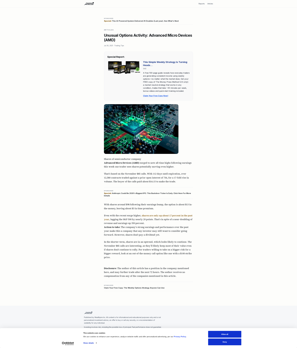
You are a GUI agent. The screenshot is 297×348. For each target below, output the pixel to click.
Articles (210, 4)
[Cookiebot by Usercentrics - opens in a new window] (68, 343)
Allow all (224, 334)
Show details (88, 343)
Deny (225, 342)
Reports (202, 4)
